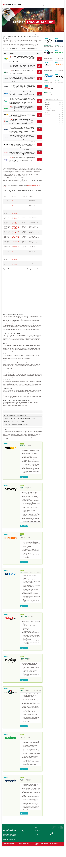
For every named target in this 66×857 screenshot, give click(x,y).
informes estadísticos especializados (14, 323)
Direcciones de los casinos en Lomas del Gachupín (15, 202)
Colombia (38, 830)
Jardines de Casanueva (54, 149)
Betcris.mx (11, 126)
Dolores (54, 102)
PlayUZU (11, 157)
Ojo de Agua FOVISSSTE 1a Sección (54, 136)
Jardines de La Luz (54, 144)
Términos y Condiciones (48, 843)
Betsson (11, 64)
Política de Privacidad (38, 843)
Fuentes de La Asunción (54, 142)
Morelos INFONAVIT (54, 128)
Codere (11, 106)
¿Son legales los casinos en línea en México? (14, 421)
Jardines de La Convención (54, 140)
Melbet (10, 112)
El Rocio (54, 112)
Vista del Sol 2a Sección (54, 130)
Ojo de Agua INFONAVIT (54, 134)
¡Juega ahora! (39, 58)
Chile (37, 834)
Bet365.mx (11, 56)
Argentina (38, 831)
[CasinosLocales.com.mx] (13, 5)
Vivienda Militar (54, 118)
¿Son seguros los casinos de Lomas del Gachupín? (16, 424)
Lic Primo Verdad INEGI (52, 138)
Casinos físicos (51, 5)
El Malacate (54, 104)
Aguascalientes (12, 823)
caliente (34, 201)
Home (4, 823)
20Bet (10, 70)
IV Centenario (54, 124)
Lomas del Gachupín (25, 447)
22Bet (10, 119)
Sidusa (54, 122)
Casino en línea (59, 5)
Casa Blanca (54, 148)
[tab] (22, 412)
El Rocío (54, 106)
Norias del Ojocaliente (54, 110)
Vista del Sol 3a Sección (54, 132)
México (13, 41)
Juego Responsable (57, 843)
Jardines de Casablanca (54, 146)
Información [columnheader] (12, 53)
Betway (11, 141)
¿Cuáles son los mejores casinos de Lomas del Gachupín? (17, 412)
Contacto (36, 844)
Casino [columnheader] (5, 53)
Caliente (11, 149)
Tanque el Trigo (54, 108)
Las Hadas (54, 114)
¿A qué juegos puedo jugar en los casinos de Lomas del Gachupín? (20, 418)
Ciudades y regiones (42, 5)
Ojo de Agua (54, 120)
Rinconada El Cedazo (54, 116)
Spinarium (11, 83)
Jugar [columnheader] (38, 53)
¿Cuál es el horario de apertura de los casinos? (15, 415)
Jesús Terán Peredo (54, 126)
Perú (37, 833)
